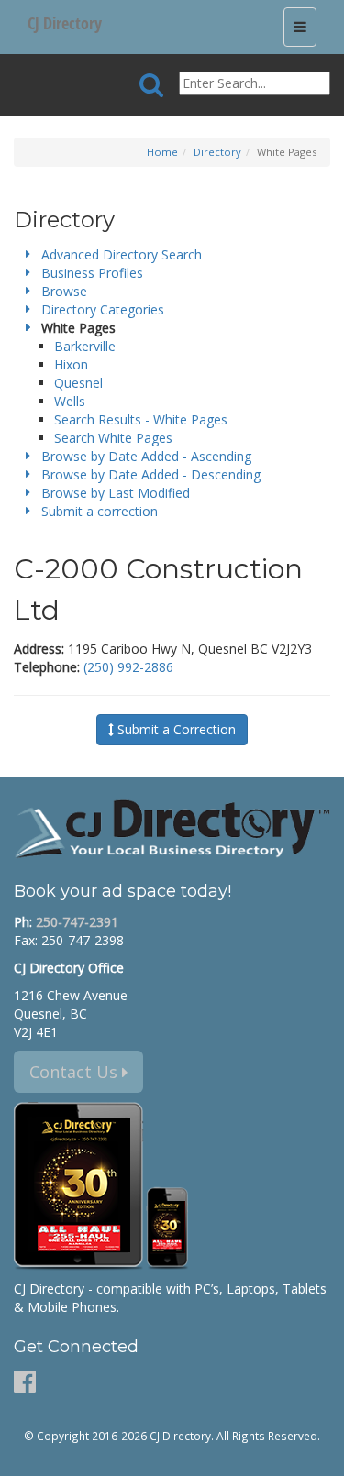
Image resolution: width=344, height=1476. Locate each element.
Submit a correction (99, 511)
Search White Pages (113, 437)
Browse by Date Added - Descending (151, 474)
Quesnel (78, 382)
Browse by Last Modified (115, 492)
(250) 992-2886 (128, 667)
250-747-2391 (77, 922)
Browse (64, 291)
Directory (217, 152)
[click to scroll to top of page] (319, 1454)
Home (162, 152)
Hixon (71, 364)
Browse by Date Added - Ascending (146, 456)
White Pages (78, 327)
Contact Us (75, 1072)
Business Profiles (92, 272)
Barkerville (85, 346)
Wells (69, 401)
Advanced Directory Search (121, 254)
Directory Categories (102, 309)
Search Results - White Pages (140, 419)
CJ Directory (65, 23)
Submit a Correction (175, 729)
